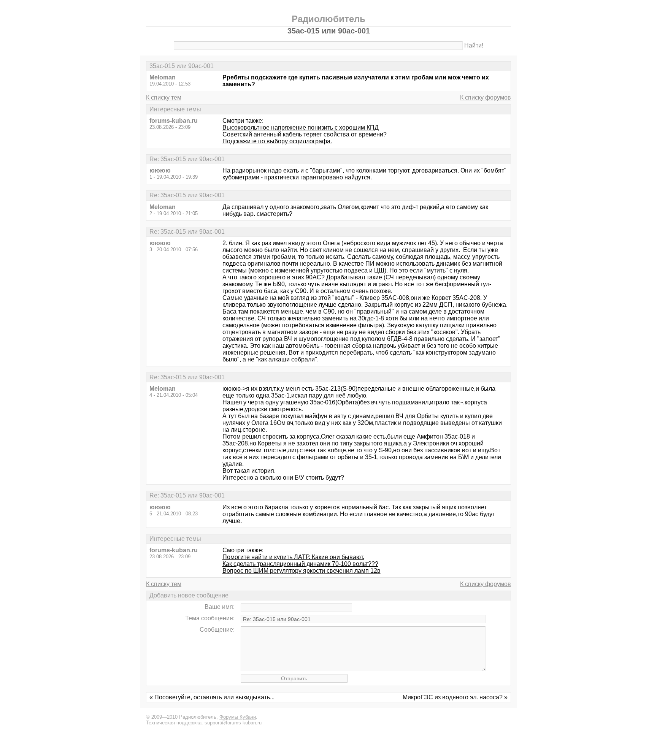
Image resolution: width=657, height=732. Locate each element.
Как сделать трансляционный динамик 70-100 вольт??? (300, 564)
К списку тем (163, 97)
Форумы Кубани (237, 717)
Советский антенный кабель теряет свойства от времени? (304, 134)
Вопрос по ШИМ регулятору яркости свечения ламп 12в (301, 570)
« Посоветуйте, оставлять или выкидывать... (212, 697)
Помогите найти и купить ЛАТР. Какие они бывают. (293, 557)
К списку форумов (485, 97)
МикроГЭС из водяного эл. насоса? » (455, 697)
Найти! (473, 45)
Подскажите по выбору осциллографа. (277, 141)
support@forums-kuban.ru (233, 723)
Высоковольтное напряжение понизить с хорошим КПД (300, 127)
